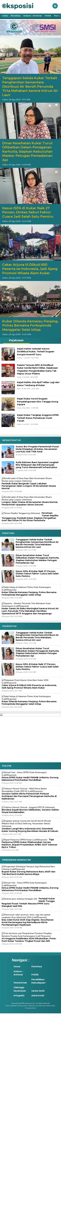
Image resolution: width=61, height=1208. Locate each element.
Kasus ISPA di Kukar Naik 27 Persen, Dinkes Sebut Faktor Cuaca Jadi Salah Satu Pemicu (27, 212)
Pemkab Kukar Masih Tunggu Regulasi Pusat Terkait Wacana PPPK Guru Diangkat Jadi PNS (28, 902)
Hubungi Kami (30, 1008)
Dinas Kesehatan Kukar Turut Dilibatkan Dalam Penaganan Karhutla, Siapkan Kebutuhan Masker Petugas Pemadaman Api (27, 151)
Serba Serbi (38, 991)
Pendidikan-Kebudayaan (38, 981)
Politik (48, 15)
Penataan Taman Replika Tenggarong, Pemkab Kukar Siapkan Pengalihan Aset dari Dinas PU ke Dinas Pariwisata (30, 517)
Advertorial (37, 995)
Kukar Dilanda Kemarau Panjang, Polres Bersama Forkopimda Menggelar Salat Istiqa (30, 325)
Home (4, 15)
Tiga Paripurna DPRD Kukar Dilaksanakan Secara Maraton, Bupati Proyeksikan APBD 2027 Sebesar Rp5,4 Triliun (29, 843)
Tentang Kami (22, 1006)
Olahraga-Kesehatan (20, 989)
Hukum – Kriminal (32, 15)
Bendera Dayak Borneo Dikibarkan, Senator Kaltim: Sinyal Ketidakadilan (30, 811)
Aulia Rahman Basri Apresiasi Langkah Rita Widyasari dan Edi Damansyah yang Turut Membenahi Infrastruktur (37, 465)
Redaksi (14, 1006)
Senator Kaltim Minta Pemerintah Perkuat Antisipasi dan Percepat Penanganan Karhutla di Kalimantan (29, 796)
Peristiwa (15, 15)
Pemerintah (20, 982)
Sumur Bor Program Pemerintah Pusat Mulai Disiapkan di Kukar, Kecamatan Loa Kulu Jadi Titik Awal (37, 449)
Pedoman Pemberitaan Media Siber (41, 1006)
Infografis (19, 995)
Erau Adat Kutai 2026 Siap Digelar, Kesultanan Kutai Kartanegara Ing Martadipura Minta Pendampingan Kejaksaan (28, 922)
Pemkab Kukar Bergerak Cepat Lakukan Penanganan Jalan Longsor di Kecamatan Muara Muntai (29, 486)
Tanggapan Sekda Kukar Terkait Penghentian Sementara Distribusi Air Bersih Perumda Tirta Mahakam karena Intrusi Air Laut (30, 86)
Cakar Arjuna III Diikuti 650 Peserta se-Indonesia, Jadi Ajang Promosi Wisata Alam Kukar (30, 269)
